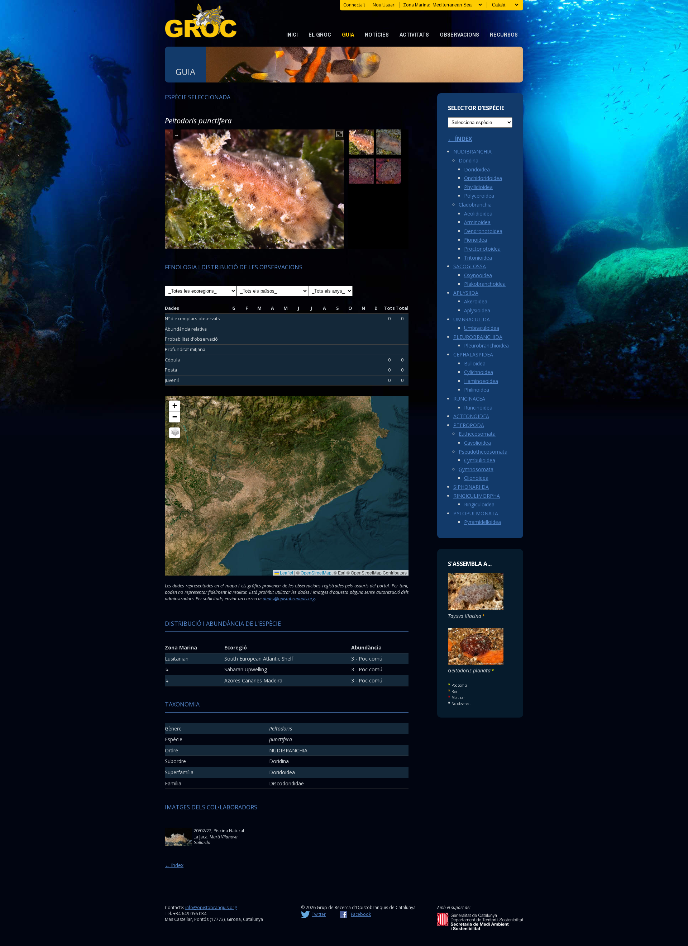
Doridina (468, 160)
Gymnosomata (476, 469)
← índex (174, 865)
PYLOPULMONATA (475, 513)
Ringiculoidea (479, 504)
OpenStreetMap (316, 572)
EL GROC (320, 34)
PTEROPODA (468, 425)
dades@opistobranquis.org (289, 599)
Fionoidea (475, 239)
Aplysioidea (477, 310)
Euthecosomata (477, 433)
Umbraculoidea (481, 328)
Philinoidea (476, 389)
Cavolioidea (477, 442)
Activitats (414, 34)
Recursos (504, 34)
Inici (292, 34)
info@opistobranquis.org (211, 907)
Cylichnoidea (478, 372)
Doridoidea (477, 169)
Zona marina (416, 5)
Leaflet (286, 572)
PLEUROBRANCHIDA (477, 337)
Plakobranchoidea (485, 283)
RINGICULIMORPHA (476, 495)
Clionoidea (476, 477)
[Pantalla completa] (339, 134)
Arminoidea (477, 222)
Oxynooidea (478, 275)
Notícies (377, 34)
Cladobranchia (475, 204)
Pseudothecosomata (483, 451)
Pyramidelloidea (482, 522)
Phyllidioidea (478, 187)
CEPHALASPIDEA (473, 354)
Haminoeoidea (481, 381)
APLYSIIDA (465, 292)
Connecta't (354, 5)
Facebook (361, 914)
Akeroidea (475, 301)
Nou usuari (384, 5)
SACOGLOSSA (469, 266)
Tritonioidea (478, 257)
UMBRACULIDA (471, 319)
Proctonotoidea (482, 248)
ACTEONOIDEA (471, 416)
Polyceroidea (479, 195)
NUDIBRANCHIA (472, 151)
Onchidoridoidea (483, 178)
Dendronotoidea (483, 231)
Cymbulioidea (479, 460)
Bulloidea (475, 363)
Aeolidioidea (478, 213)
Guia (348, 34)
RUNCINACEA (469, 398)
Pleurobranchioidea (486, 345)
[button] (174, 406)
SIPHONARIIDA (471, 486)
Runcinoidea (478, 407)
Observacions (459, 34)
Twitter (319, 914)
